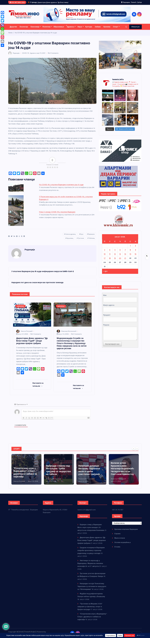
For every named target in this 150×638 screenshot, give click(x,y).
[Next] (137, 451)
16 (135, 257)
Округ (79, 29)
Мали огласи (119, 541)
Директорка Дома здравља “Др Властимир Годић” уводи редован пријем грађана (91, 543)
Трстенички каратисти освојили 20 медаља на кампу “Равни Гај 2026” (123, 475)
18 (110, 261)
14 (125, 257)
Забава (98, 29)
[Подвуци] (29, 420)
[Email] (2, 41)
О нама (117, 549)
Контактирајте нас (112, 347)
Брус (81, 237)
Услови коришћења (122, 545)
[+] (52, 420)
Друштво (13, 29)
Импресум (135, 29)
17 (105, 261)
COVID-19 (25, 56)
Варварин (91, 237)
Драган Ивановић (117, 484)
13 (120, 257)
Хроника (106, 29)
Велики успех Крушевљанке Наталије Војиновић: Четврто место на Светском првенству (90, 471)
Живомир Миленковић (68, 334)
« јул (105, 274)
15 (130, 257)
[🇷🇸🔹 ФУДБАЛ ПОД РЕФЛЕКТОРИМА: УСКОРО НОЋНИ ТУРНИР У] (120, 97)
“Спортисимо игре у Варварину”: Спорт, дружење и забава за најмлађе (92, 619)
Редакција (16, 56)
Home (10, 35)
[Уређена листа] (34, 420)
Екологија (24, 29)
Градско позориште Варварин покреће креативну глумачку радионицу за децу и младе (91, 553)
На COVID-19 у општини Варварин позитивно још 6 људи (61, 187)
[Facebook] (2, 13)
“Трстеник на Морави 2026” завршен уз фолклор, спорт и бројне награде (89, 609)
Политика (46, 29)
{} (49, 420)
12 (115, 257)
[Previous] (133, 451)
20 (120, 261)
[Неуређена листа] (37, 420)
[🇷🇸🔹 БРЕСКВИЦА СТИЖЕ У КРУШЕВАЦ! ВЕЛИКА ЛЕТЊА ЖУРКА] (132, 97)
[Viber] (2, 25)
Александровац (70, 237)
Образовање (58, 29)
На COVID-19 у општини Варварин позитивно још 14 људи (36, 35)
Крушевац (70, 241)
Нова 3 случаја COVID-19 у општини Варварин (57, 214)
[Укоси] (26, 420)
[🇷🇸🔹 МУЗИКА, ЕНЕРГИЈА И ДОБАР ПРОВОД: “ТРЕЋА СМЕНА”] (120, 122)
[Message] (2, 33)
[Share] (2, 45)
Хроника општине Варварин (126, 532)
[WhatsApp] (2, 29)
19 (115, 261)
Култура (88, 29)
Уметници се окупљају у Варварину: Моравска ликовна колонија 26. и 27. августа (90, 566)
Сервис (117, 536)
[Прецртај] (32, 420)
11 (110, 257)
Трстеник (81, 241)
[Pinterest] (2, 37)
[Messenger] (2, 17)
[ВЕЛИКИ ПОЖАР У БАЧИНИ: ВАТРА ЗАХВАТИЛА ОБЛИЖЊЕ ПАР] (107, 122)
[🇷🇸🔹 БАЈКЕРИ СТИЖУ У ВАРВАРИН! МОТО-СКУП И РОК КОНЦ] (107, 97)
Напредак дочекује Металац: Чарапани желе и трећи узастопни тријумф (57, 472)
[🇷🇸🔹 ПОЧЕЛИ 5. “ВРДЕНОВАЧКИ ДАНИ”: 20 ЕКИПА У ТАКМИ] (107, 110)
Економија (35, 29)
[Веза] (46, 420)
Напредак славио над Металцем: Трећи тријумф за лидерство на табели (25, 472)
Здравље (70, 29)
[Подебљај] (23, 420)
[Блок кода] (43, 420)
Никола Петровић (27, 334)
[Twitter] (2, 21)
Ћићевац (92, 241)
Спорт (115, 29)
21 (125, 261)
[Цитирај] (40, 420)
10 (105, 257)
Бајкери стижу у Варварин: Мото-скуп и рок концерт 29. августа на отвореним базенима (90, 530)
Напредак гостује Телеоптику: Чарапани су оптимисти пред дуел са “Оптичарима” (91, 589)
